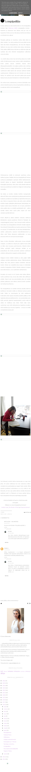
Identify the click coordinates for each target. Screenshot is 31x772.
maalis (5, 728)
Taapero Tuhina (8, 751)
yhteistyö (27, 671)
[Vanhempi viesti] (29, 603)
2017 (4, 702)
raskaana (10, 671)
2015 (4, 756)
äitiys (3, 673)
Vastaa (5, 527)
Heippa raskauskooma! (10, 739)
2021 (4, 692)
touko (5, 723)
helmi (5, 730)
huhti (5, 725)
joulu (5, 706)
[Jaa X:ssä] (24, 512)
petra (10, 531)
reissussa (17, 671)
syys (5, 713)
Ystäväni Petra (7, 734)
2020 (4, 695)
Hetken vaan (4, 507)
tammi (6, 753)
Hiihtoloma (6, 737)
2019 (4, 697)
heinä (5, 718)
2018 (4, 699)
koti (2, 671)
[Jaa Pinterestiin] (27, 512)
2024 (4, 685)
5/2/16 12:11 (7, 523)
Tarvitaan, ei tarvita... (9, 744)
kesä (5, 721)
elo (5, 716)
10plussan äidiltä (12, 28)
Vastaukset (8, 528)
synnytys (22, 671)
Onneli (6, 548)
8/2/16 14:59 (11, 563)
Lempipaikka (7, 746)
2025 (4, 683)
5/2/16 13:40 (11, 533)
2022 (4, 690)
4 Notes (2, 512)
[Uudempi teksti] (27, 603)
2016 (4, 704)
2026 (4, 680)
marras (6, 709)
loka (5, 711)
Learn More (13, 13)
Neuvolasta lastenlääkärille (11, 748)
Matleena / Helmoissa (11, 521)
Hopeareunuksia (24, 507)
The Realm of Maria (14, 507)
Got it (20, 13)
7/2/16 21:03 (7, 549)
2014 (4, 759)
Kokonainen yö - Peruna (10, 741)
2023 (4, 688)
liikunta (5, 671)
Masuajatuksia (7, 732)
